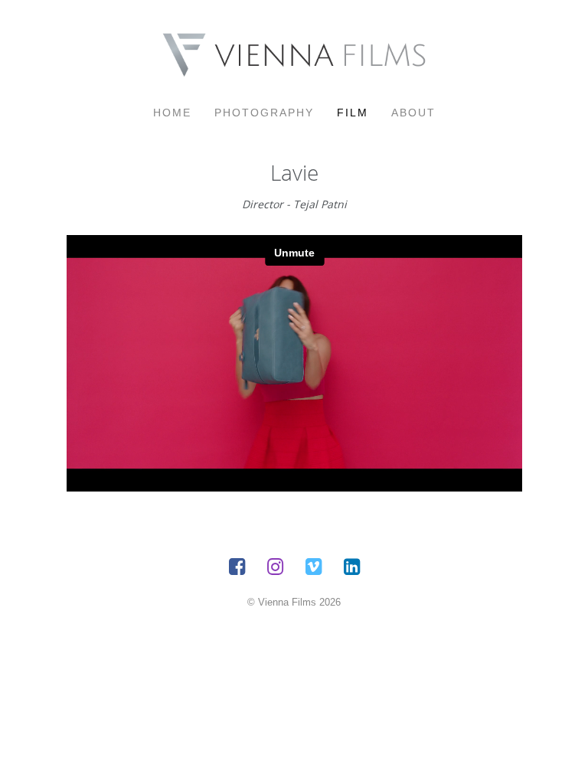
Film (352, 112)
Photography (264, 112)
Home (172, 112)
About (413, 112)
